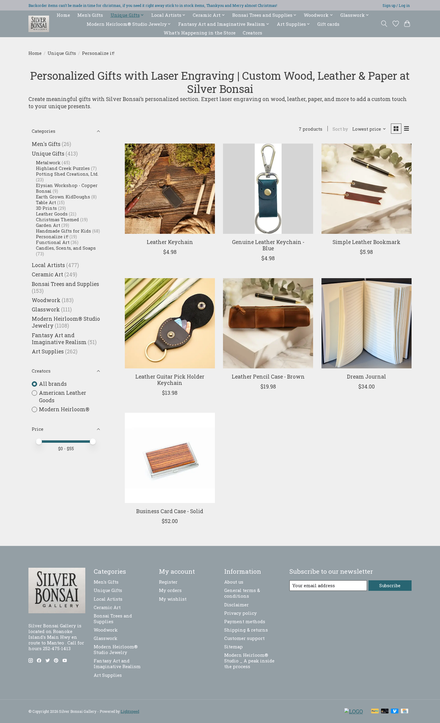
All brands (53, 383)
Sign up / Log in (396, 5)
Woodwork (46, 300)
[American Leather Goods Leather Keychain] (170, 189)
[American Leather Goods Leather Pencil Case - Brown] (268, 323)
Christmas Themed (57, 219)
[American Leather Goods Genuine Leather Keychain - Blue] (268, 189)
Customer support (244, 638)
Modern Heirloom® (64, 409)
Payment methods (244, 621)
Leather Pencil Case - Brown (268, 376)
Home (63, 15)
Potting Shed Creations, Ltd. (67, 174)
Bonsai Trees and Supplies (65, 284)
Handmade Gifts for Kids (64, 231)
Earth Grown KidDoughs (63, 197)
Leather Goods (52, 214)
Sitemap (233, 647)
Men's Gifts (90, 15)
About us (233, 582)
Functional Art (52, 242)
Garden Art (48, 225)
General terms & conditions (242, 593)
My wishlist (172, 599)
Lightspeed (130, 711)
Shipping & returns (246, 630)
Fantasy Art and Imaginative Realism (59, 339)
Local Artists (48, 265)
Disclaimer (236, 605)
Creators (252, 33)
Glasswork (46, 309)
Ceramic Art (47, 274)
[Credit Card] (404, 711)
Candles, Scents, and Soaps (66, 248)
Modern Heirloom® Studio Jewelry (116, 649)
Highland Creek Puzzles (63, 168)
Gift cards (328, 24)
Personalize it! (52, 237)
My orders (170, 590)
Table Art (46, 202)
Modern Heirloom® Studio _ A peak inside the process (249, 660)
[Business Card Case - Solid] (170, 458)
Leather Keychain (170, 242)
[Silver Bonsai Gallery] (38, 24)
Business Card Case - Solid (169, 511)
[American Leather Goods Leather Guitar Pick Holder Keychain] (170, 323)
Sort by (340, 129)
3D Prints (47, 208)
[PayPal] (375, 711)
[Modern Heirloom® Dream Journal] (366, 323)
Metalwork (48, 162)
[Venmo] (395, 711)
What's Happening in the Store (200, 33)
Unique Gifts (62, 53)
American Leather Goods (62, 396)
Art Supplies (48, 351)
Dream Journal (366, 376)
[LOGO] (353, 711)
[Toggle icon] (384, 23)
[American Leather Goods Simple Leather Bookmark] (366, 189)
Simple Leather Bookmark (366, 242)
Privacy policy (240, 613)
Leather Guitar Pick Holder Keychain (169, 379)
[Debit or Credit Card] (385, 711)
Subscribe (389, 585)
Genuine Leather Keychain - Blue (268, 245)
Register (168, 582)
